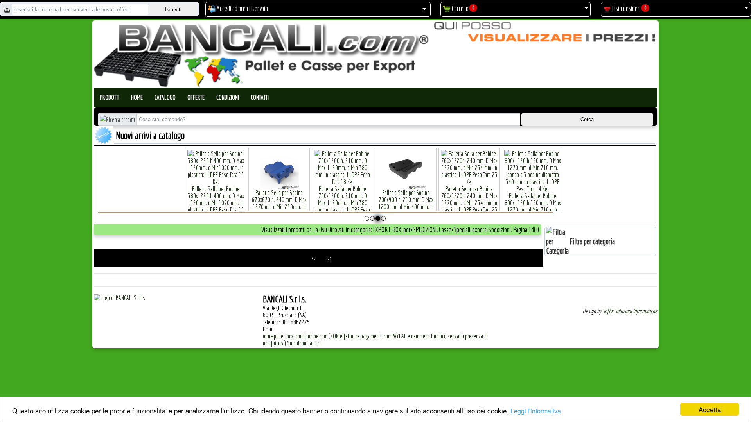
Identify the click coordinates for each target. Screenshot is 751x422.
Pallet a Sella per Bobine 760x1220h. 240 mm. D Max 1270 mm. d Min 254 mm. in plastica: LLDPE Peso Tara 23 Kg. (469, 202)
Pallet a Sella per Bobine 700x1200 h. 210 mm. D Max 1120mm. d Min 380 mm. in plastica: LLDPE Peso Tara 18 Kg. (342, 202)
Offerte (196, 97)
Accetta (710, 409)
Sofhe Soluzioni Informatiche (629, 311)
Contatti (260, 97)
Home (137, 97)
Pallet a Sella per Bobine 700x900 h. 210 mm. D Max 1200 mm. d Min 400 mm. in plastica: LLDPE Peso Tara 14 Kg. (406, 206)
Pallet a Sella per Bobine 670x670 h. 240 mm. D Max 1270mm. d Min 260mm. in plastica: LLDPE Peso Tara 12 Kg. (279, 206)
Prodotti (109, 97)
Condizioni (227, 97)
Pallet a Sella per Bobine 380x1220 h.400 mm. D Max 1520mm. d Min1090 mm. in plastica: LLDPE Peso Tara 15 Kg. (216, 202)
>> (329, 257)
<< (313, 257)
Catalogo (165, 97)
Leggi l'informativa (535, 410)
